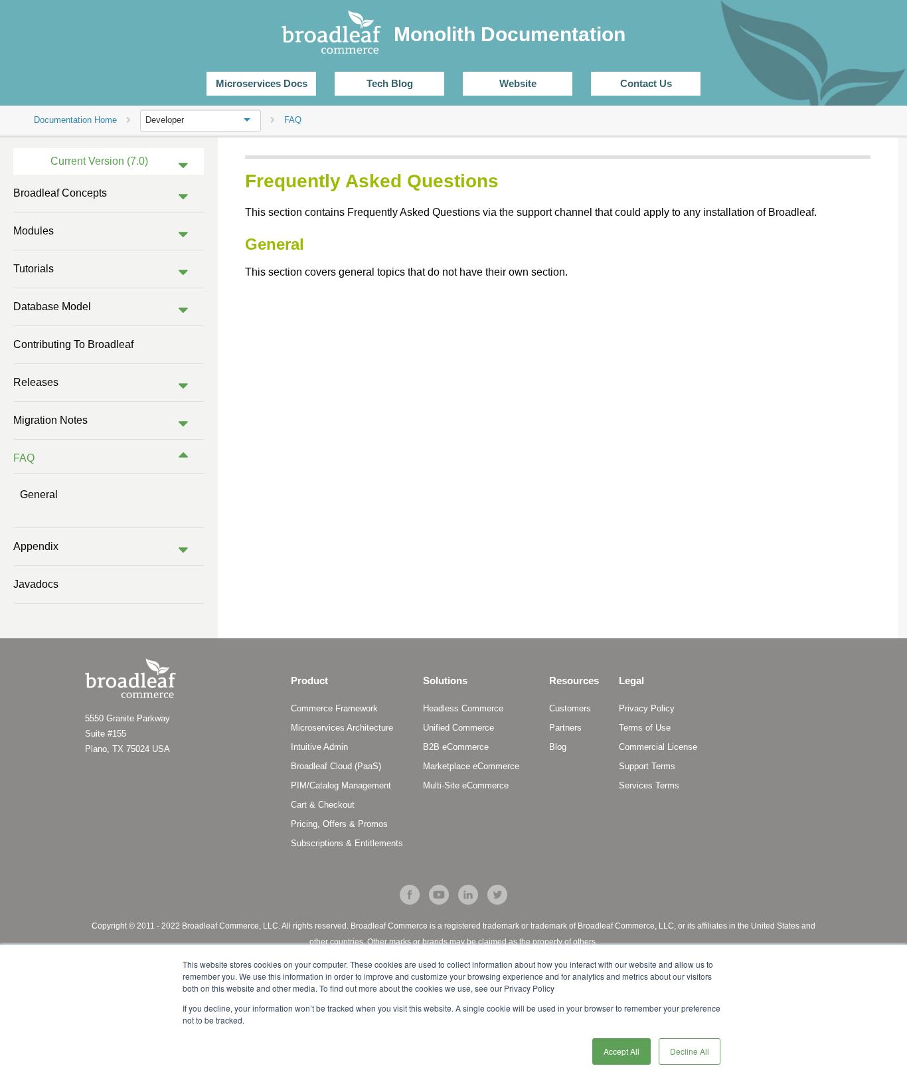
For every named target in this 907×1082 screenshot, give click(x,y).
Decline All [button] (689, 1051)
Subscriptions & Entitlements (347, 843)
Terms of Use (645, 728)
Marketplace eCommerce (471, 766)
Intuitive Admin (319, 747)
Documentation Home (75, 120)
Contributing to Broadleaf (73, 344)
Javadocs (35, 584)
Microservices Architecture (342, 728)
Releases (35, 382)
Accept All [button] (621, 1051)
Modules (33, 230)
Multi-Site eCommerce (466, 785)
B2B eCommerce (456, 747)
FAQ (24, 458)
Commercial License (658, 747)
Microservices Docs (261, 83)
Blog (557, 747)
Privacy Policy (647, 708)
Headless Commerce (463, 708)
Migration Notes (50, 420)
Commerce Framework (334, 708)
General (39, 494)
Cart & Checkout (323, 805)
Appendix (35, 546)
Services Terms (649, 785)
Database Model (52, 306)
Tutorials (33, 268)
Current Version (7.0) (99, 161)
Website (517, 83)
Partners (565, 728)
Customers (570, 708)
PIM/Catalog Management (341, 785)
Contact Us (646, 83)
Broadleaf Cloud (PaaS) (336, 766)
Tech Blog (390, 83)
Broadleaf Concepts (60, 193)
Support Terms (647, 766)
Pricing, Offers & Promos (339, 824)
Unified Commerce (458, 728)
